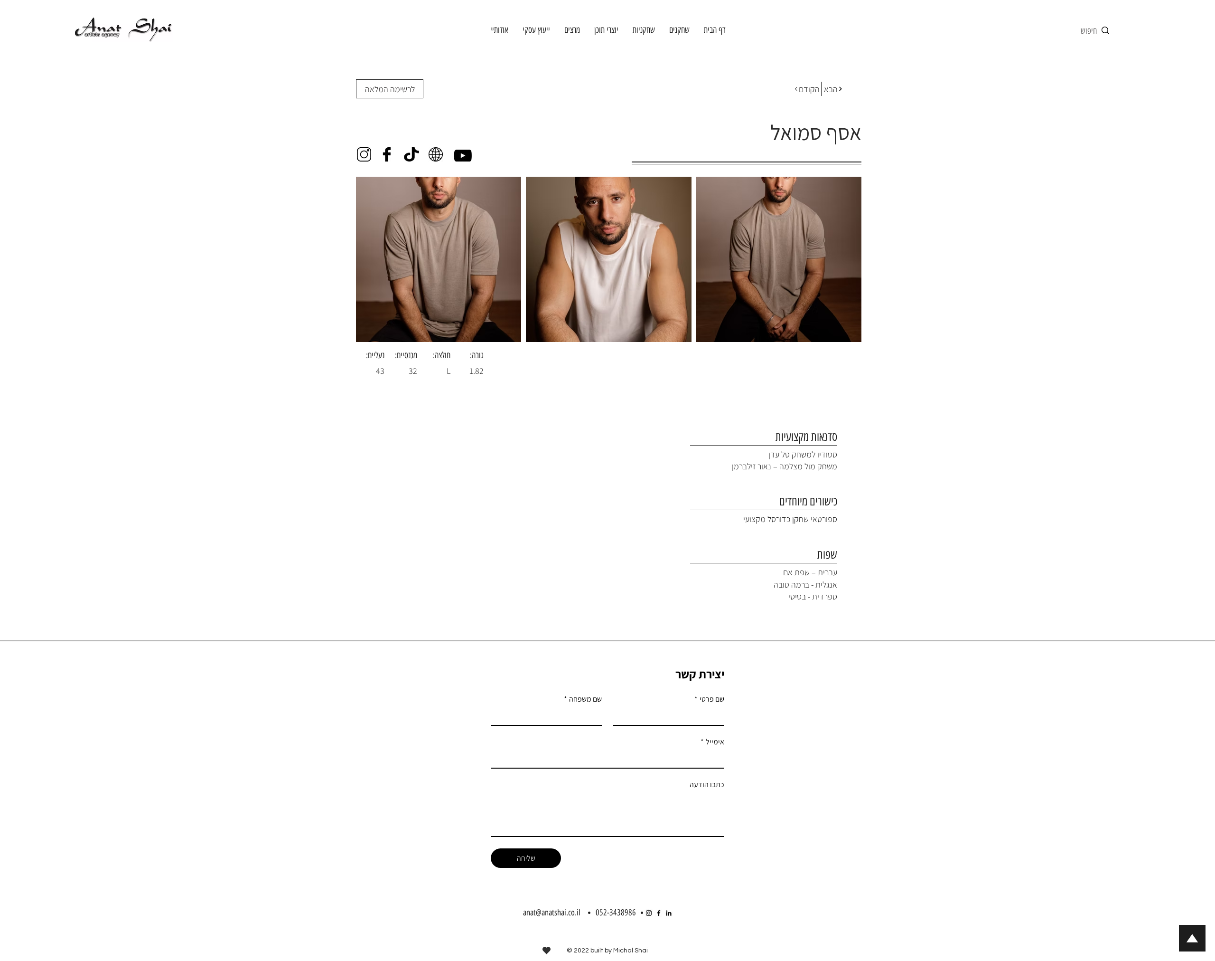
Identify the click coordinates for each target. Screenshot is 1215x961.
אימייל (712, 742)
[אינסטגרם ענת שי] (649, 913)
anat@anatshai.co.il (551, 912)
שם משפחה (583, 699)
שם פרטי (709, 699)
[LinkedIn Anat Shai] (669, 913)
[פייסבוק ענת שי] (659, 913)
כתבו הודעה (707, 785)
